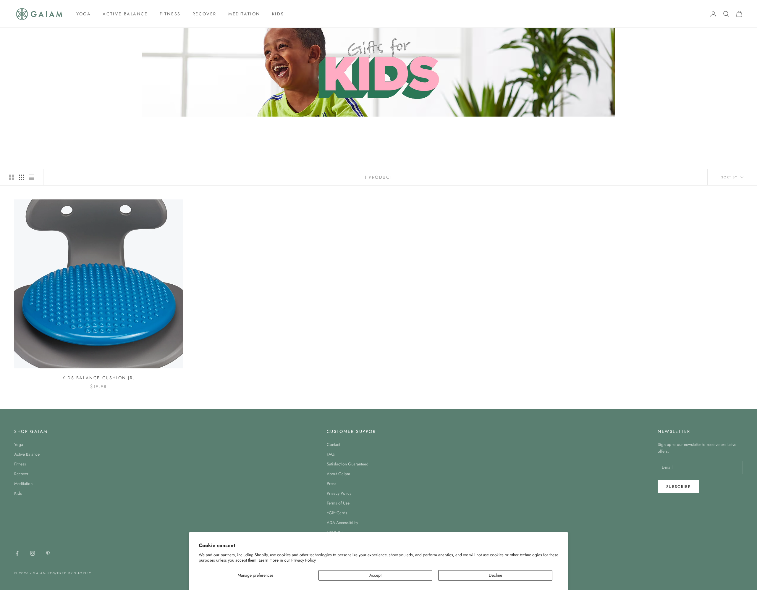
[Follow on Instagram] (32, 553)
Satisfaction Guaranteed (347, 464)
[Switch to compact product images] (31, 177)
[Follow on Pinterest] (48, 553)
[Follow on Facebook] (17, 553)
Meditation (244, 14)
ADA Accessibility (342, 522)
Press (331, 483)
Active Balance (125, 14)
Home (19, 125)
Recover (204, 14)
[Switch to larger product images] (11, 177)
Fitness (170, 14)
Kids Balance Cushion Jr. (98, 378)
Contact (333, 444)
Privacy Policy (303, 560)
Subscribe (678, 486)
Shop (36, 125)
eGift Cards (337, 513)
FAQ (330, 454)
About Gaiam (338, 474)
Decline (495, 575)
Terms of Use (338, 503)
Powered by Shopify (70, 573)
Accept (375, 575)
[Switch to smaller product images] (21, 177)
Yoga (83, 14)
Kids (278, 14)
